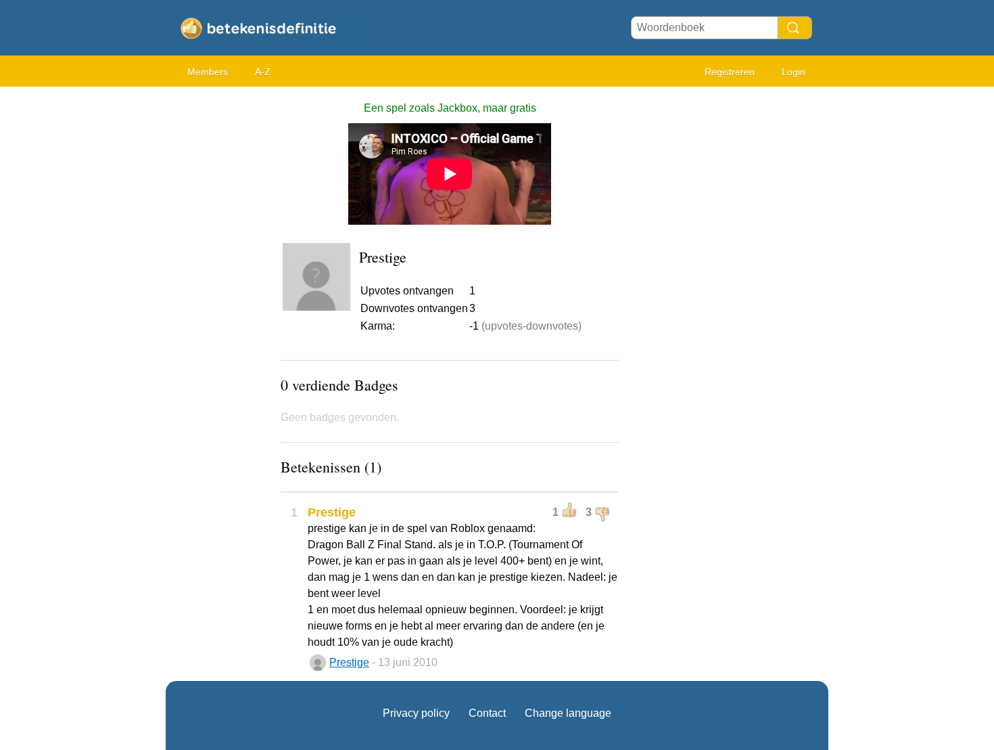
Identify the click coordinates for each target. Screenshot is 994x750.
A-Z (262, 71)
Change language (568, 713)
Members (207, 71)
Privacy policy (416, 713)
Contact (487, 713)
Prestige (349, 662)
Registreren (730, 71)
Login (793, 71)
